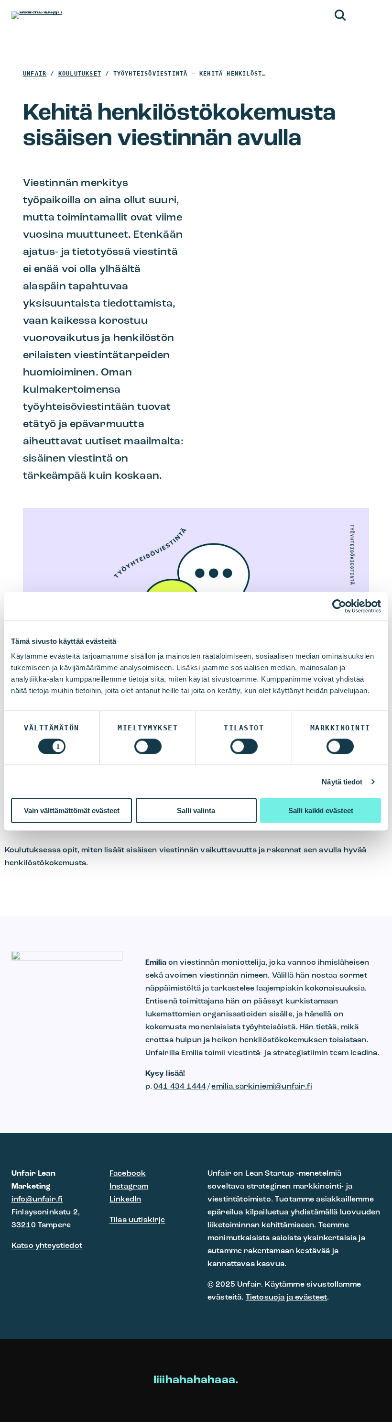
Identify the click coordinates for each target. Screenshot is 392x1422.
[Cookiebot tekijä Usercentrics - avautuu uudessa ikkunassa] (339, 606)
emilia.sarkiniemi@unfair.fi (261, 1087)
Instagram (128, 1187)
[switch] (148, 746)
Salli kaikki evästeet (320, 810)
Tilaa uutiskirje (137, 1220)
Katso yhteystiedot (46, 1246)
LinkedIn (125, 1199)
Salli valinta (196, 810)
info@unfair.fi (37, 1199)
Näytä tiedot (342, 781)
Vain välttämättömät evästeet (72, 810)
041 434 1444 (179, 1087)
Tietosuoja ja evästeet (286, 1297)
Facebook (127, 1174)
